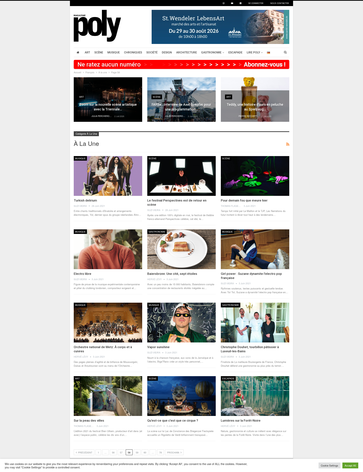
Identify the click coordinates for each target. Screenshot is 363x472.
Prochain (173, 452)
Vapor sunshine (158, 347)
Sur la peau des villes (89, 420)
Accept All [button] (350, 465)
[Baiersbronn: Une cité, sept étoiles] (181, 249)
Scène (98, 52)
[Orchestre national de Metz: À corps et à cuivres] (108, 322)
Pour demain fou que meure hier (244, 200)
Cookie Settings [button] (329, 465)
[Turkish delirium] (108, 176)
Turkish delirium (85, 200)
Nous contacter (279, 3)
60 (145, 452)
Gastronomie (211, 52)
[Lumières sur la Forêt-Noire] (255, 396)
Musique (113, 52)
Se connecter (255, 3)
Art (87, 52)
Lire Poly (253, 52)
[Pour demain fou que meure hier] (255, 176)
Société (151, 52)
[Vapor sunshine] (181, 322)
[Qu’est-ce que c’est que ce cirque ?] (181, 396)
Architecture (186, 52)
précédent (85, 452)
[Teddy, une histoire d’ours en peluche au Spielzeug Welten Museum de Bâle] (255, 99)
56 (113, 452)
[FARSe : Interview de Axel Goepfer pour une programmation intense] (181, 99)
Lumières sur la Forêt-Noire (241, 420)
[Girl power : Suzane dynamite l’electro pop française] (255, 249)
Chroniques (133, 52)
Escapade (235, 52)
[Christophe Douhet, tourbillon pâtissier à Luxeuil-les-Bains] (255, 322)
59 (137, 452)
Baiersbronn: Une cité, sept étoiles (172, 274)
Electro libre (82, 274)
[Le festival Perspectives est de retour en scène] (181, 176)
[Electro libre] (108, 249)
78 (160, 452)
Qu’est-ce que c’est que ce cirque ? (172, 420)
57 (121, 452)
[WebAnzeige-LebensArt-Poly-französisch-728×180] (220, 26)
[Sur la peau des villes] (108, 396)
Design (167, 52)
